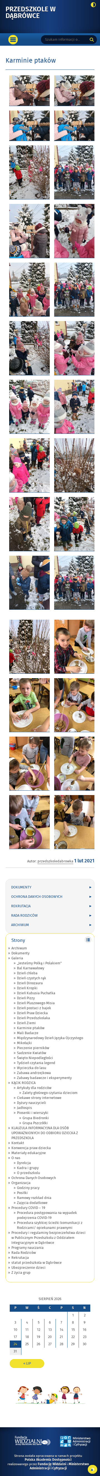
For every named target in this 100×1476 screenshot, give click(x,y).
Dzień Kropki (27, 988)
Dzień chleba (27, 973)
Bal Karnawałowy (30, 968)
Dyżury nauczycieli (31, 1102)
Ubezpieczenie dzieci (28, 1267)
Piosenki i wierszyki (32, 1112)
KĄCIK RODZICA (23, 1082)
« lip (27, 1363)
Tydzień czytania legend (36, 1062)
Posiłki (22, 1192)
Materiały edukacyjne (28, 1152)
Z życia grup (21, 1272)
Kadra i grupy (28, 1167)
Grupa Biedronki (35, 1118)
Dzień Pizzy (26, 998)
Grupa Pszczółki (35, 1123)
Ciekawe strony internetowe (39, 1097)
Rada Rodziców (24, 915)
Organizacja (21, 1182)
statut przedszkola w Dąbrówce (36, 1262)
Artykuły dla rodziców (34, 1087)
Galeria (17, 958)
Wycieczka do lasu (31, 1067)
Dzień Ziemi (26, 1023)
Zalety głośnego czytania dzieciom (50, 1092)
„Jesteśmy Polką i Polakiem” (39, 963)
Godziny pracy (28, 1187)
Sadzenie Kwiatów (31, 1052)
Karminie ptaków (30, 1028)
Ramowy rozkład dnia (34, 1197)
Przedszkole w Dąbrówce (37, 13)
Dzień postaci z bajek (34, 1008)
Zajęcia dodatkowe (32, 1202)
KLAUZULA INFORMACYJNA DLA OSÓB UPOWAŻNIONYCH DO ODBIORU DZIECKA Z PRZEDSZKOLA (44, 1133)
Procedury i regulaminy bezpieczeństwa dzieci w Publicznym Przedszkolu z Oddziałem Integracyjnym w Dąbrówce (48, 1237)
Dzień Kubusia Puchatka (36, 993)
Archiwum (20, 924)
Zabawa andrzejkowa (34, 1072)
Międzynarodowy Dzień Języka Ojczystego (50, 1038)
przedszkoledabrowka (55, 861)
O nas (15, 1157)
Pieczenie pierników (33, 1048)
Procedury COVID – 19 (28, 1207)
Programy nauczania (27, 1247)
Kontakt (17, 1143)
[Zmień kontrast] (91, 5)
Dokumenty (21, 887)
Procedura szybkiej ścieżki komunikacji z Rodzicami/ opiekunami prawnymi (49, 1225)
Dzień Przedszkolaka (33, 1018)
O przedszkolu (28, 1172)
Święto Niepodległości (35, 1057)
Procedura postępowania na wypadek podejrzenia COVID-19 (47, 1215)
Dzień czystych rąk (31, 978)
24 (15, 1344)
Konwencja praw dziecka (31, 1148)
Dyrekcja (24, 1162)
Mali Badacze (27, 1033)
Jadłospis (24, 1107)
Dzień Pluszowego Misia (36, 1003)
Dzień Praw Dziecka (32, 1013)
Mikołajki (24, 1043)
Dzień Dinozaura (30, 983)
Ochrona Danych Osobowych (36, 896)
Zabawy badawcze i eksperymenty (44, 1077)
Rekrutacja (21, 906)
